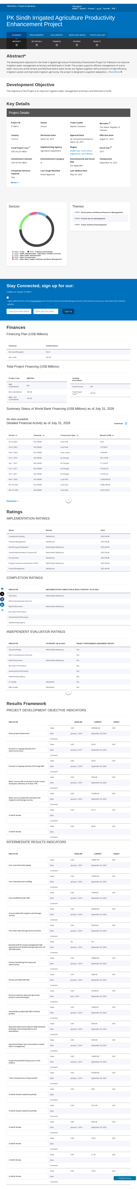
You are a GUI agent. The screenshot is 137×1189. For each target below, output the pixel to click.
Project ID (15, 122)
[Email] (2, 589)
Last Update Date (78, 170)
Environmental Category (52, 159)
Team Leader (76, 122)
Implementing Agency (51, 147)
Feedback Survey (125, 1178)
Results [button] (96, 41)
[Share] (2, 599)
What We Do (12, 6)
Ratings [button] (76, 41)
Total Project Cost (20, 147)
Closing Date (106, 159)
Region (73, 147)
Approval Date (77, 135)
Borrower (105, 123)
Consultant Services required (20, 172)
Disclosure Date (48, 135)
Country (15, 135)
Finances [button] (57, 41)
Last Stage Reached (50, 170)
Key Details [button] (37, 41)
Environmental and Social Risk (82, 160)
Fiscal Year (105, 147)
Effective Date (106, 135)
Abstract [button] (16, 41)
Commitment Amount (21, 159)
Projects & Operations (26, 6)
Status (44, 122)
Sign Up (68, 311)
